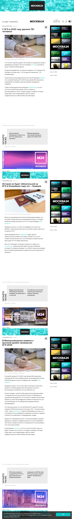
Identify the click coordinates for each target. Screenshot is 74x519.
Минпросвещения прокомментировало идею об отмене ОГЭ (34, 135)
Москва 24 (37, 21)
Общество (15, 26)
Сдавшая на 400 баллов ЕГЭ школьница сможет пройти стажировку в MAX (35, 474)
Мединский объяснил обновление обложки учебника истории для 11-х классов (17, 292)
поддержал (24, 235)
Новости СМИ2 (5, 171)
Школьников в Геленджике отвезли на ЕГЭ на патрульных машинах (17, 135)
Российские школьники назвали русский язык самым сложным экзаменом (35, 292)
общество (13, 146)
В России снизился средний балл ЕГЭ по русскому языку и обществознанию (16, 474)
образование (8, 146)
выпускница (16, 411)
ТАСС (33, 65)
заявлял (42, 78)
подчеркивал (32, 87)
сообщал (16, 428)
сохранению (9, 246)
